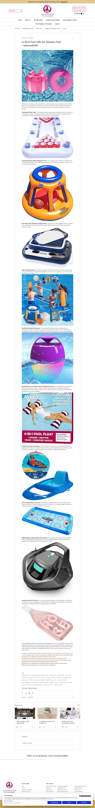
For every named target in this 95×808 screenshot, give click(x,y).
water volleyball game (26, 682)
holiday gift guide (44, 675)
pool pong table (25, 680)
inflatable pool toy (33, 680)
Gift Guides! (39, 28)
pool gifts (53, 677)
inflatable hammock (54, 682)
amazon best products (39, 677)
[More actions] (72, 38)
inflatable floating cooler (51, 680)
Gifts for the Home (32, 688)
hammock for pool (63, 682)
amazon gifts (24, 677)
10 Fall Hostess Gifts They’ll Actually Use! (47, 722)
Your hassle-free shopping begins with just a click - (47, 2)
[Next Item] (91, 769)
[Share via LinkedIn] (29, 693)
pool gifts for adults (67, 677)
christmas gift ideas (26, 675)
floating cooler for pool (62, 680)
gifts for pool (59, 677)
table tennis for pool (26, 684)
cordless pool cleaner (58, 684)
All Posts (17, 28)
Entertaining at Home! (27, 28)
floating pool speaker (44, 682)
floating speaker (35, 682)
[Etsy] (81, 13)
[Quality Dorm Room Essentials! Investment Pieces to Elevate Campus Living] (70, 713)
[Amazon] (83, 13)
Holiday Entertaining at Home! (52, 28)
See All (78, 705)
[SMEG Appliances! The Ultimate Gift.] (25, 713)
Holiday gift (30, 677)
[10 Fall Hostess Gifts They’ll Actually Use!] (47, 713)
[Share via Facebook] (22, 693)
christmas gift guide (35, 675)
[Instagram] (75, 13)
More (64, 28)
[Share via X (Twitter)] (25, 693)
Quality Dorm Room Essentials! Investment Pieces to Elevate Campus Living (69, 722)
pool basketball (41, 680)
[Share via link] (32, 693)
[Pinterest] (79, 13)
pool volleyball (48, 677)
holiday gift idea (52, 675)
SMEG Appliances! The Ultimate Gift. (23, 722)
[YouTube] (77, 13)
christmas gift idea (61, 675)
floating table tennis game (37, 684)
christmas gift (68, 675)
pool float (70, 682)
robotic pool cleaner (48, 684)
